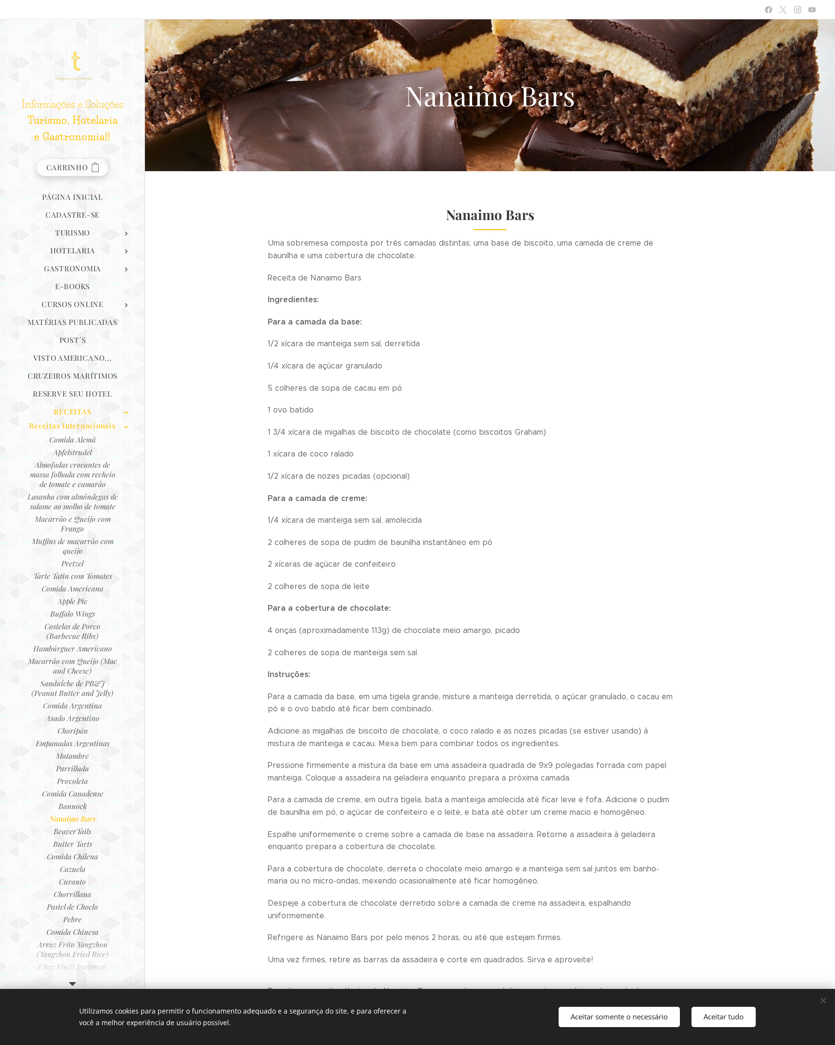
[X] (783, 9)
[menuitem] (72, 197)
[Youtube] (812, 9)
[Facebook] (769, 9)
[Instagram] (798, 9)
